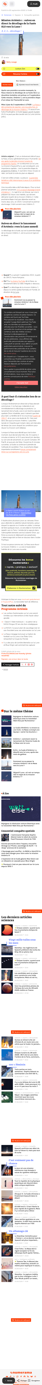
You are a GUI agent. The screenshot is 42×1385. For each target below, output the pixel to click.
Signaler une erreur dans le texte (14, 659)
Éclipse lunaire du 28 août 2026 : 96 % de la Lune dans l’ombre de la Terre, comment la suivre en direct (27, 1055)
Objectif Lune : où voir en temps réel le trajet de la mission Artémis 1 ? (24, 214)
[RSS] (28, 1376)
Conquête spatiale (31, 15)
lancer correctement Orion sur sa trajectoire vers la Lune (18, 450)
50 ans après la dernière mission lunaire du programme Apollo (21, 161)
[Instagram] (17, 1376)
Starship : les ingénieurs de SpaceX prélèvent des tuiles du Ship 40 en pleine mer (27, 950)
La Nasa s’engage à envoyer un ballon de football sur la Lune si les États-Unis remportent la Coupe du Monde (20, 636)
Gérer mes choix (21, 387)
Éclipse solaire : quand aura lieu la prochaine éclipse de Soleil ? (27, 930)
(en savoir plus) (10, 353)
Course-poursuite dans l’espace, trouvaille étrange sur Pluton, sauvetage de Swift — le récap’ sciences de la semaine (19, 846)
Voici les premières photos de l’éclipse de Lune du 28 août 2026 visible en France (27, 988)
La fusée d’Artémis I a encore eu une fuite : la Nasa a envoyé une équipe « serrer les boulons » (26, 730)
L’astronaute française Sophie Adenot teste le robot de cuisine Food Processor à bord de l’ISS (24, 837)
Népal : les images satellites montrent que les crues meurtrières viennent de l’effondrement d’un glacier (26, 1097)
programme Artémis (9, 171)
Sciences (7, 15)
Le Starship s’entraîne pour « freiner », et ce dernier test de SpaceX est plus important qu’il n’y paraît (27, 1238)
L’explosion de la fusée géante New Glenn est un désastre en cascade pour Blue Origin (20, 860)
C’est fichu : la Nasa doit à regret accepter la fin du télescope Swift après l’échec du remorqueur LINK (27, 1251)
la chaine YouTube (18, 281)
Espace (18, 15)
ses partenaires (10, 366)
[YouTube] (7, 1376)
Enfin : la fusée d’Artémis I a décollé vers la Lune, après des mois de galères (25, 752)
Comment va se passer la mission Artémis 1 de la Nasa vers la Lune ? (26, 302)
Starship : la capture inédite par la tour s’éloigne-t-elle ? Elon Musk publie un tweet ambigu (26, 1276)
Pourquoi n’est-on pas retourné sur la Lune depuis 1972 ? (20, 865)
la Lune (16, 292)
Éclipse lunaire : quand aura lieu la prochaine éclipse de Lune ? (27, 962)
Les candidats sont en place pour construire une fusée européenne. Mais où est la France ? (26, 975)
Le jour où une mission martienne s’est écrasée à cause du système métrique (26, 1170)
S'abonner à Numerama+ (19, 588)
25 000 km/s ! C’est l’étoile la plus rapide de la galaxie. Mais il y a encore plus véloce (27, 1208)
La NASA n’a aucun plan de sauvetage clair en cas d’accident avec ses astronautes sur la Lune (22, 629)
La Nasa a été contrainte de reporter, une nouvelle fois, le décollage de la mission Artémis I (20, 107)
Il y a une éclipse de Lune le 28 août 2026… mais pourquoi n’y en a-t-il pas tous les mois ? (27, 1084)
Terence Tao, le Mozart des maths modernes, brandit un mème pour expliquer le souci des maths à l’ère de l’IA (27, 1263)
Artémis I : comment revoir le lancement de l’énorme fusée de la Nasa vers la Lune (26, 741)
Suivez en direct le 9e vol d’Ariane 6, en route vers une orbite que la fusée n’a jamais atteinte (27, 1042)
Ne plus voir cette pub (33, 705)
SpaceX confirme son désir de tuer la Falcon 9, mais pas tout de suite (27, 1150)
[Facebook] (21, 1376)
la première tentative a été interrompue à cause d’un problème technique (20, 180)
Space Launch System (31, 112)
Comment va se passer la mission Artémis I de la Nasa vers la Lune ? (25, 763)
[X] (14, 1376)
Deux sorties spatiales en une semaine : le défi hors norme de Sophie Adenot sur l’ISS (28, 1221)
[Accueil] (5, 4)
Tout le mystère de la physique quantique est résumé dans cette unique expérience (27, 1183)
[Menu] (12, 4)
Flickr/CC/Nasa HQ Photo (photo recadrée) (18, 514)
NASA (5, 669)
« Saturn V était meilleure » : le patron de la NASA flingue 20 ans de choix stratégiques (21, 623)
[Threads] (35, 1376)
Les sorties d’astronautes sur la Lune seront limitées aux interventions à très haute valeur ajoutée (21, 615)
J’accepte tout (22, 383)
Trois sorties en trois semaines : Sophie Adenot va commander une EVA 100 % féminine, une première (27, 1071)
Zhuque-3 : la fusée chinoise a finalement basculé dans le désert (27, 1196)
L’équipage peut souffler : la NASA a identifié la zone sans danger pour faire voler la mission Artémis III (21, 853)
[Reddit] (24, 1376)
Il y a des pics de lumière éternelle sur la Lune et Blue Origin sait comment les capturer (21, 643)
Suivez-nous (7, 85)
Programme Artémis (14, 609)
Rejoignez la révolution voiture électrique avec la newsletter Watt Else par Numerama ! (26, 718)
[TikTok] (10, 1376)
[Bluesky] (31, 1376)
